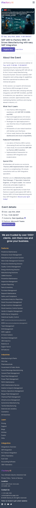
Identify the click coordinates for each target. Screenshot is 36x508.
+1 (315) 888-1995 (6, 493)
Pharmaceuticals (6, 364)
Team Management (7, 326)
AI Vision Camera (6, 335)
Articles (3, 432)
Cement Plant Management (10, 373)
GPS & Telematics (7, 456)
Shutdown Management (9, 338)
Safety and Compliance (9, 296)
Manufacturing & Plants (9, 358)
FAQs (3, 438)
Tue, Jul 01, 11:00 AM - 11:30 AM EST (15, 65)
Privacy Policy (5, 478)
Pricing (3, 423)
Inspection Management (9, 281)
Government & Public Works (10, 367)
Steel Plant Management (9, 376)
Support (4, 426)
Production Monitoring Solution (11, 264)
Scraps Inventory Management (11, 305)
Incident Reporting (7, 284)
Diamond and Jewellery (9, 409)
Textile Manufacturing (8, 406)
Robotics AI (5, 344)
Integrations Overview (8, 447)
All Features (5, 350)
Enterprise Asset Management (11, 255)
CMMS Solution (6, 276)
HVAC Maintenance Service (10, 385)
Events (3, 435)
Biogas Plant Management (10, 394)
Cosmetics (5, 412)
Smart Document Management (11, 302)
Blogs (3, 429)
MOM (14, 323)
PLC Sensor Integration (9, 453)
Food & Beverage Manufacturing (12, 370)
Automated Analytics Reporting (11, 299)
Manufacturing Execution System (12, 258)
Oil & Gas (4, 361)
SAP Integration (6, 450)
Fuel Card (4, 459)
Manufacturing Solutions (9, 273)
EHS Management (7, 329)
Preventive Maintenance (9, 279)
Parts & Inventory (7, 287)
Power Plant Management (9, 379)
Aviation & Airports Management (12, 388)
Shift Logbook (5, 332)
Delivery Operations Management (12, 391)
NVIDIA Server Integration (9, 314)
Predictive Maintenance (9, 252)
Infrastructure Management (10, 400)
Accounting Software (8, 462)
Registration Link (7, 224)
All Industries (5, 415)
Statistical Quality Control (10, 317)
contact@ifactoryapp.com (10, 495)
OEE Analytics (5, 341)
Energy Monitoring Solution (10, 270)
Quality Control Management (11, 267)
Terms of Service (17, 478)
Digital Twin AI (6, 347)
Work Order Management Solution (12, 261)
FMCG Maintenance (7, 382)
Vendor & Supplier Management (11, 311)
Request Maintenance (8, 293)
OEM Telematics (6, 465)
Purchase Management (9, 290)
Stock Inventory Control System (12, 308)
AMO (13, 320)
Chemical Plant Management (10, 397)
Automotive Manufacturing (10, 403)
